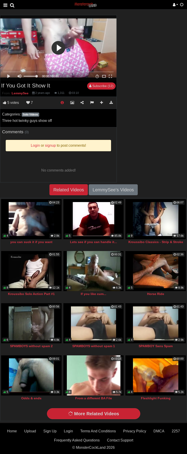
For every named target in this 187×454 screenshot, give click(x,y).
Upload (30, 431)
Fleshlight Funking (156, 398)
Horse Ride (155, 294)
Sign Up (50, 431)
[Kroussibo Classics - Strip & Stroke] (155, 219)
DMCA (158, 431)
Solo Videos (30, 114)
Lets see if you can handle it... (93, 242)
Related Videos (68, 189)
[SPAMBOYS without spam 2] (31, 323)
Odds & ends (31, 398)
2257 (176, 431)
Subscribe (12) (102, 86)
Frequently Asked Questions (77, 440)
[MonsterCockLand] (85, 4)
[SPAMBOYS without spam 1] (93, 323)
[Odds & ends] (31, 375)
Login (68, 431)
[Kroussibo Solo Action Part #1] (31, 271)
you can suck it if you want (31, 242)
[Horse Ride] (155, 271)
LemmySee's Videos (113, 189)
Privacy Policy (134, 431)
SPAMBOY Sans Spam (156, 346)
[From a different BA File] (93, 375)
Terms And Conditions (98, 431)
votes (13, 103)
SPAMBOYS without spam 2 (31, 346)
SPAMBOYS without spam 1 (93, 346)
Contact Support (120, 440)
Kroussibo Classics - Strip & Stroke (155, 242)
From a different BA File (93, 398)
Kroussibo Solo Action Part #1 (31, 294)
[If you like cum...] (93, 271)
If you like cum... (93, 294)
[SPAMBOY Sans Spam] (155, 323)
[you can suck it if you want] (31, 219)
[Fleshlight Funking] (155, 375)
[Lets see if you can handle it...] (93, 219)
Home (12, 431)
